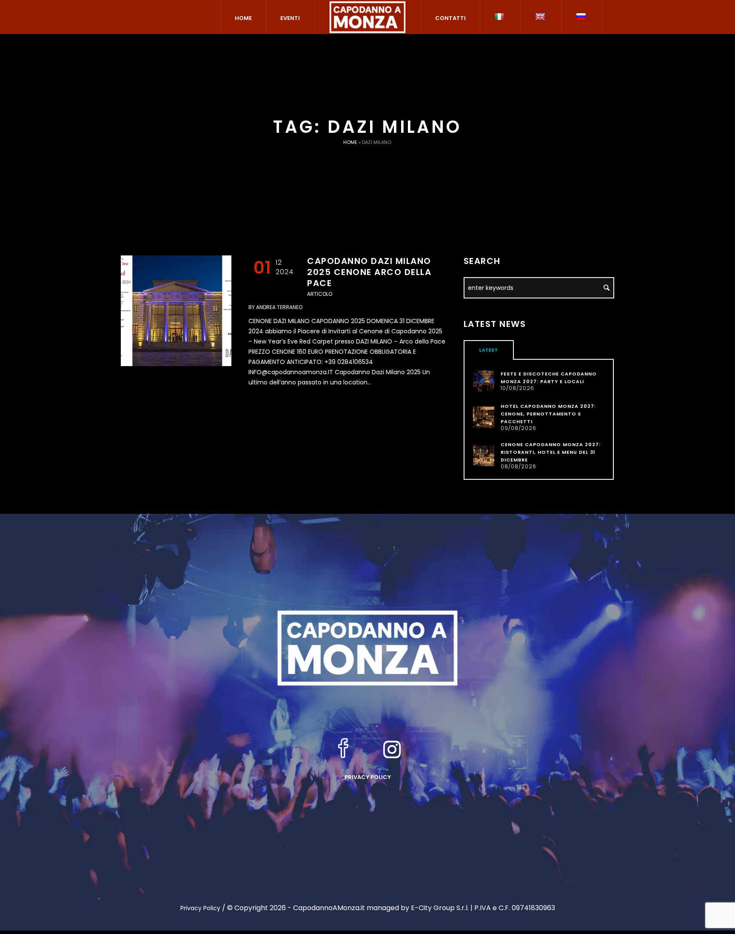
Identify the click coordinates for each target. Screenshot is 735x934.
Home (350, 142)
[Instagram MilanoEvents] (392, 749)
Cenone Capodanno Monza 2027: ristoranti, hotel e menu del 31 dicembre (551, 452)
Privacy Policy (368, 777)
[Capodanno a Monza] (367, 647)
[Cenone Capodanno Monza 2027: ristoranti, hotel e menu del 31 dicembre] (483, 455)
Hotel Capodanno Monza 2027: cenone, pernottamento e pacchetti (548, 414)
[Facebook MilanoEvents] (343, 749)
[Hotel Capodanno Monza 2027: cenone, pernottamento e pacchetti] (483, 416)
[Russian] (582, 17)
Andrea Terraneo (279, 307)
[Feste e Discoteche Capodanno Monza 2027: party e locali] (483, 380)
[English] (541, 17)
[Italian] (500, 17)
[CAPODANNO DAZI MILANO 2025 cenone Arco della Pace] (176, 310)
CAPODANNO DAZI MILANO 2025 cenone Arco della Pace (369, 272)
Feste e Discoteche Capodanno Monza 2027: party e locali (549, 377)
